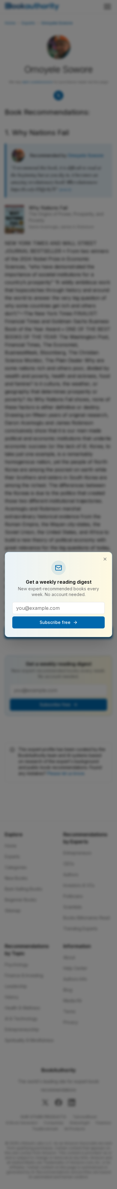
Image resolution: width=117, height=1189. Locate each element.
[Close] (105, 559)
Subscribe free (55, 622)
